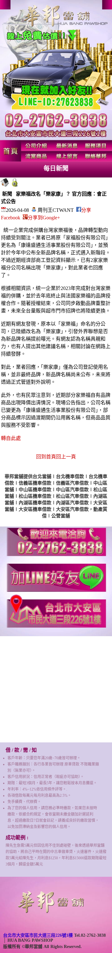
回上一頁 (66, 456)
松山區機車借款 (35, 496)
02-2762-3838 (93, 935)
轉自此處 (11, 438)
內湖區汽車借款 (72, 502)
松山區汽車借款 (72, 496)
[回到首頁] (5, 185)
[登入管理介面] (15, 185)
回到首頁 (46, 456)
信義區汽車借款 (72, 483)
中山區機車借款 (35, 489)
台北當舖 (42, 476)
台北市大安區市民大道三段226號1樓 (38, 935)
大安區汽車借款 (72, 509)
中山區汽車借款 (72, 489)
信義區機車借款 (35, 483)
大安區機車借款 (35, 509)
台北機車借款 (70, 476)
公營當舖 (60, 515)
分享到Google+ (44, 217)
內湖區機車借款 (35, 502)
